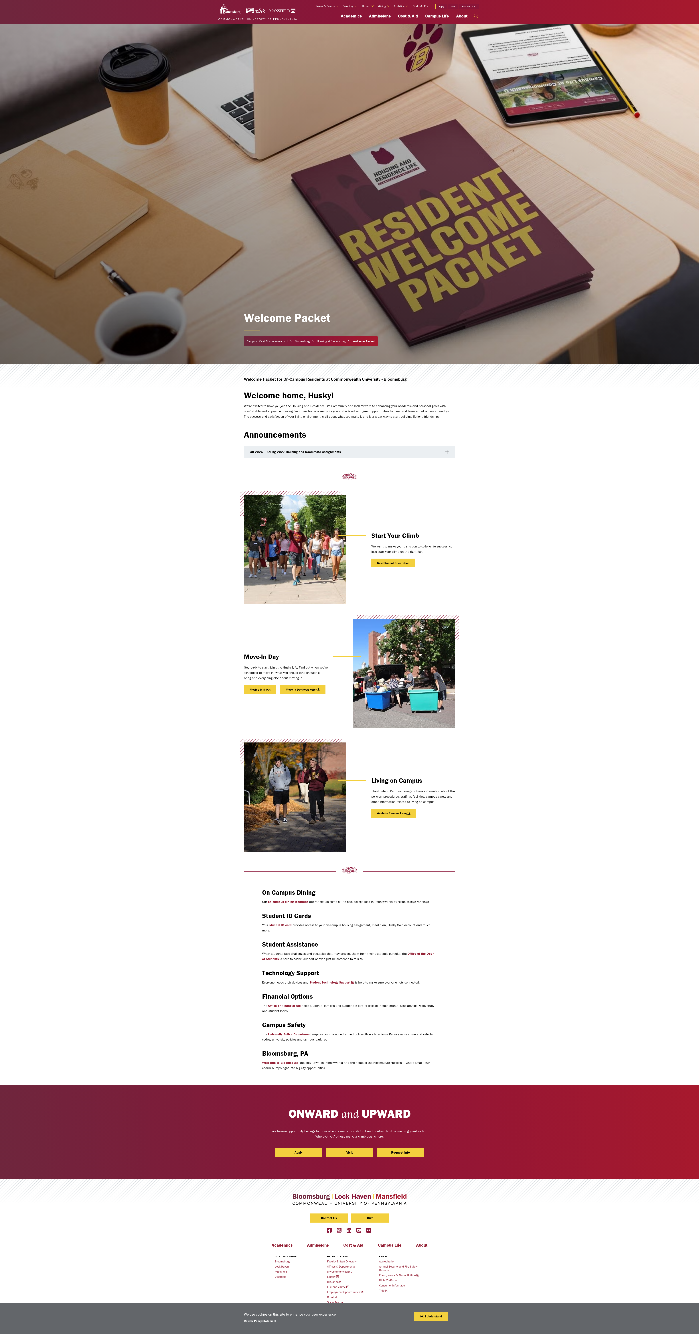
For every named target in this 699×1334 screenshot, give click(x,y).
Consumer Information (392, 1285)
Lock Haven (282, 1266)
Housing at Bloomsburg (331, 341)
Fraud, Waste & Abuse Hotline (397, 1275)
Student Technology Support (329, 982)
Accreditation (387, 1261)
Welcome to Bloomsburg (280, 1063)
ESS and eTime (336, 1287)
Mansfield (281, 1271)
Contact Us (329, 1218)
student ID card (280, 925)
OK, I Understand (431, 1316)
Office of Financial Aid (284, 1006)
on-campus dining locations (288, 902)
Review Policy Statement (260, 1321)
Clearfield (281, 1276)
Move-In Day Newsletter (301, 689)
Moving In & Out (260, 689)
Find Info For (420, 6)
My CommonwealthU (339, 1271)
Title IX (383, 1290)
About (461, 16)
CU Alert (332, 1297)
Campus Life (437, 16)
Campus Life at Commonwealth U (267, 341)
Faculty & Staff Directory (342, 1261)
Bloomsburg (302, 341)
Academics (351, 16)
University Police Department (289, 1034)
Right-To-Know (388, 1280)
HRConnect (334, 1282)
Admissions (380, 16)
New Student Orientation (393, 563)
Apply (441, 6)
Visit (453, 6)
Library (331, 1276)
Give (370, 1218)
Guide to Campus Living (392, 813)
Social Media (335, 1302)
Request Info (469, 6)
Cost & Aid (408, 16)
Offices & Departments (341, 1266)
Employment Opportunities (343, 1292)
